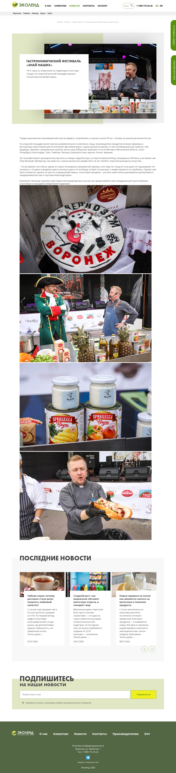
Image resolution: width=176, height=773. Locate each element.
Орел (49, 13)
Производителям (126, 734)
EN (161, 6)
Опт (147, 734)
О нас (48, 5)
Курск (43, 13)
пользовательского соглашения (77, 703)
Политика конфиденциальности (88, 745)
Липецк (35, 13)
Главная (60, 22)
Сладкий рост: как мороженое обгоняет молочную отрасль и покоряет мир (86, 600)
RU (157, 6)
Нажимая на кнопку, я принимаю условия (58, 703)
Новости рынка (77, 22)
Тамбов (26, 13)
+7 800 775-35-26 (144, 5)
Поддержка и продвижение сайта (88, 762)
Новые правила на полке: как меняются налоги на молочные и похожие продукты (135, 600)
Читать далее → (35, 634)
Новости (74, 5)
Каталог (102, 5)
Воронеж (17, 13)
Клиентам (60, 5)
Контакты (89, 5)
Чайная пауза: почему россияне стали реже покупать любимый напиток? (41, 600)
